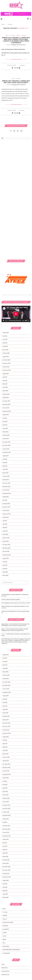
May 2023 (5, 466)
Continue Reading (16, 59)
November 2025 (6, 363)
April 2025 (5, 387)
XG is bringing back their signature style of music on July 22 (16, 603)
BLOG (7, 35)
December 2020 (6, 544)
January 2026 (6, 356)
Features (5, 919)
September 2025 (7, 370)
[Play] (3, 320)
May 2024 (5, 425)
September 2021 (7, 514)
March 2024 (5, 431)
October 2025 (6, 367)
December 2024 (6, 401)
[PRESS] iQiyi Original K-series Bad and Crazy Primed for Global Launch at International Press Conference (16, 40)
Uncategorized (6, 953)
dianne (3, 629)
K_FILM (5, 932)
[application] (16, 314)
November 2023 (6, 445)
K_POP (4, 936)
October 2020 (6, 551)
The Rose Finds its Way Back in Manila (11, 599)
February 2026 (6, 353)
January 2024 (6, 438)
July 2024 (5, 418)
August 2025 (6, 373)
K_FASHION (6, 929)
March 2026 (5, 349)
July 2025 (5, 377)
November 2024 (6, 404)
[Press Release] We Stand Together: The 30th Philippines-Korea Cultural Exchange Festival (15, 624)
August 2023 (6, 455)
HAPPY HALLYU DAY (8, 922)
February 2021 (6, 537)
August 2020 (6, 558)
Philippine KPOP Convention (19, 44)
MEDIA (4, 939)
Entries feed (4, 967)
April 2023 (5, 469)
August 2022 (6, 496)
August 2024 (6, 414)
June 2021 (5, 524)
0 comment (22, 65)
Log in (3, 964)
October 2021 (6, 510)
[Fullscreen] (28, 320)
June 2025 (5, 380)
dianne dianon (5, 624)
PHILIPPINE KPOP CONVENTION (11, 949)
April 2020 (5, 572)
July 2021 (5, 520)
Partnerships (6, 946)
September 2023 (7, 452)
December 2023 (6, 442)
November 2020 (6, 548)
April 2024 (5, 428)
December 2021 (6, 503)
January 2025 (6, 397)
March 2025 (5, 390)
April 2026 (5, 346)
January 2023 (6, 479)
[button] (29, 266)
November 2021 (6, 507)
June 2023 (5, 462)
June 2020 (5, 565)
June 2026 (5, 339)
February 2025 (6, 394)
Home (3, 24)
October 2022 (6, 490)
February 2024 (6, 435)
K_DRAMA (24, 35)
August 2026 (6, 332)
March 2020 (5, 575)
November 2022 (6, 486)
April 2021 (5, 531)
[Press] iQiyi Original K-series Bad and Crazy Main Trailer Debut (16, 81)
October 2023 (6, 449)
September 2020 (7, 555)
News (4, 943)
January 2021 (6, 541)
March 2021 (5, 534)
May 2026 (5, 343)
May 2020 (5, 568)
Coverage (12, 35)
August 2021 (6, 517)
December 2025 (6, 360)
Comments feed (5, 971)
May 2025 (5, 384)
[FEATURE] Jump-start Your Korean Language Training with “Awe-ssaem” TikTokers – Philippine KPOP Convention (16, 639)
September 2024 (7, 411)
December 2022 (6, 483)
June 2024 (5, 421)
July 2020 (5, 561)
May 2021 (5, 527)
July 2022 (5, 500)
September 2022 (7, 493)
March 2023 (5, 472)
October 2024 (6, 408)
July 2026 (5, 336)
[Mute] (26, 320)
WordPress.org (5, 974)
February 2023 (6, 476)
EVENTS (18, 35)
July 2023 (5, 459)
